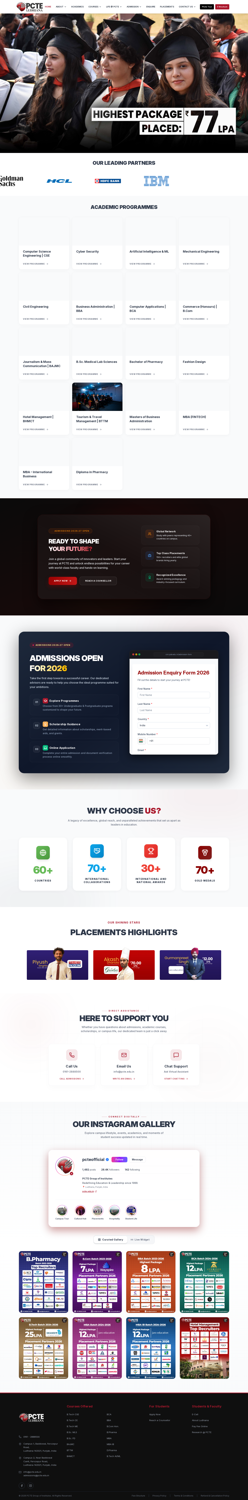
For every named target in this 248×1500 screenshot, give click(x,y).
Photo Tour (207, 7)
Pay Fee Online (200, 1426)
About (59, 6)
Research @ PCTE (201, 1432)
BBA (109, 1420)
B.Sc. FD (71, 1438)
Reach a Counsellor (98, 581)
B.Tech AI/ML (114, 1456)
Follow (119, 1159)
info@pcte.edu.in (32, 1471)
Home (48, 6)
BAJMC (70, 1444)
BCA (109, 1414)
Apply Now (60, 581)
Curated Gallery (112, 1239)
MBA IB (110, 1444)
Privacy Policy (159, 1495)
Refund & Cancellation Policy (215, 1495)
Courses (93, 6)
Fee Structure (138, 1495)
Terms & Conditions (183, 1495)
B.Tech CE (72, 1420)
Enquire (150, 6)
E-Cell (195, 1414)
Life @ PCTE (112, 6)
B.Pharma (112, 1432)
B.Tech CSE (73, 1414)
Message (137, 1159)
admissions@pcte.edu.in (36, 1475)
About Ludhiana (200, 1420)
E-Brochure (222, 7)
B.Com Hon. (113, 1426)
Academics (77, 6)
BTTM (70, 1450)
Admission (133, 6)
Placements (167, 6)
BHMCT (71, 1456)
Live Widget (142, 1239)
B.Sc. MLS (72, 1432)
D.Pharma (112, 1450)
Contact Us (186, 6)
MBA (109, 1438)
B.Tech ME (72, 1426)
